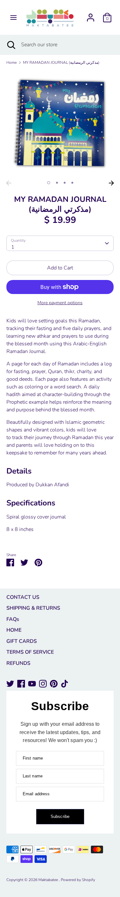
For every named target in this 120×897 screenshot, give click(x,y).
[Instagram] (43, 683)
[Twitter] (10, 683)
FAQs (12, 619)
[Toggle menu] (13, 17)
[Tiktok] (64, 683)
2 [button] (57, 183)
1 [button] (48, 182)
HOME (13, 630)
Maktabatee (48, 879)
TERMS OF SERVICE (30, 652)
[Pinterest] (54, 683)
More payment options (60, 303)
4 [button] (72, 183)
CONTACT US (22, 597)
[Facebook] (21, 683)
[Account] (90, 14)
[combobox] (60, 243)
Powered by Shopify (78, 879)
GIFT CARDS (21, 641)
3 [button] (65, 183)
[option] (60, 123)
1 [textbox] (12, 247)
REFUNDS (18, 663)
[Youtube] (32, 683)
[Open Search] (10, 44)
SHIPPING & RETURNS (33, 608)
